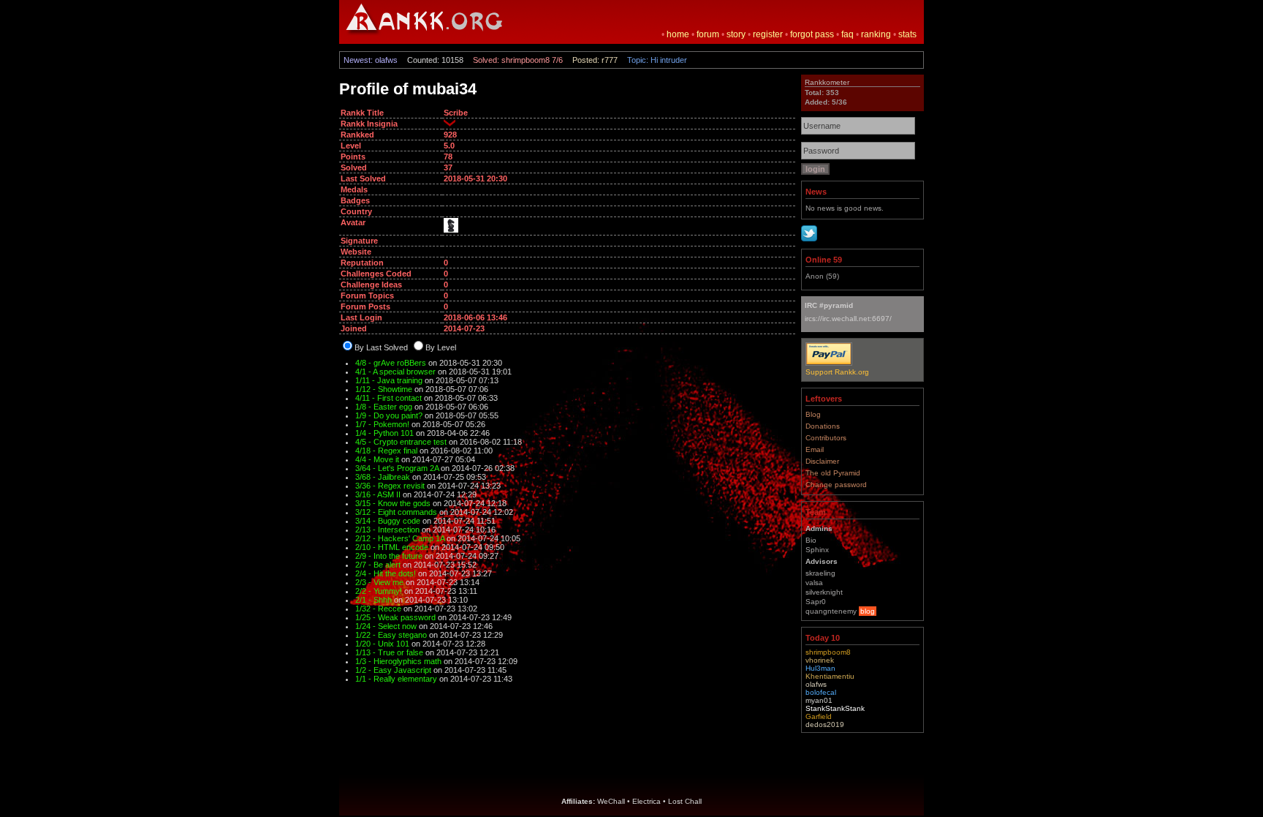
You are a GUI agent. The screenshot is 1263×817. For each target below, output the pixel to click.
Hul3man (820, 668)
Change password (836, 485)
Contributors (825, 438)
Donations (822, 426)
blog (867, 611)
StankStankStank (835, 708)
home (678, 34)
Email (814, 449)
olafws (816, 684)
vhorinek (819, 660)
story (736, 34)
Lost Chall (685, 801)
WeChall (611, 801)
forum (708, 34)
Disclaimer (822, 461)
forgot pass (812, 34)
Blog (813, 414)
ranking (876, 34)
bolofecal (820, 692)
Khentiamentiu (829, 676)
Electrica (646, 801)
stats (907, 34)
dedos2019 (824, 724)
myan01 (818, 700)
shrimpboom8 (828, 652)
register (768, 34)
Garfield (818, 716)
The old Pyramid (832, 473)
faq (847, 34)
